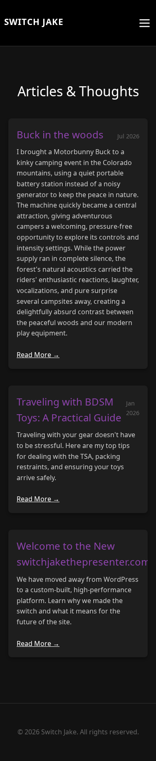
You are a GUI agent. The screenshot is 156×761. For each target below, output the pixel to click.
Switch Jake (34, 22)
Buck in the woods (60, 134)
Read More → (38, 354)
